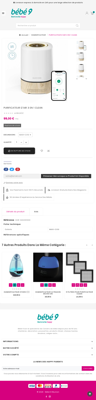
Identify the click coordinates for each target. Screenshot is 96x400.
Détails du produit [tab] (16, 211)
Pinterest (17, 169)
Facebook (6, 169)
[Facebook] (46, 396)
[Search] (77, 25)
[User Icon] (87, 13)
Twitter (11, 169)
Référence (9, 220)
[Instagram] (50, 396)
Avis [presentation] (36, 211)
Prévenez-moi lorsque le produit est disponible (66, 176)
